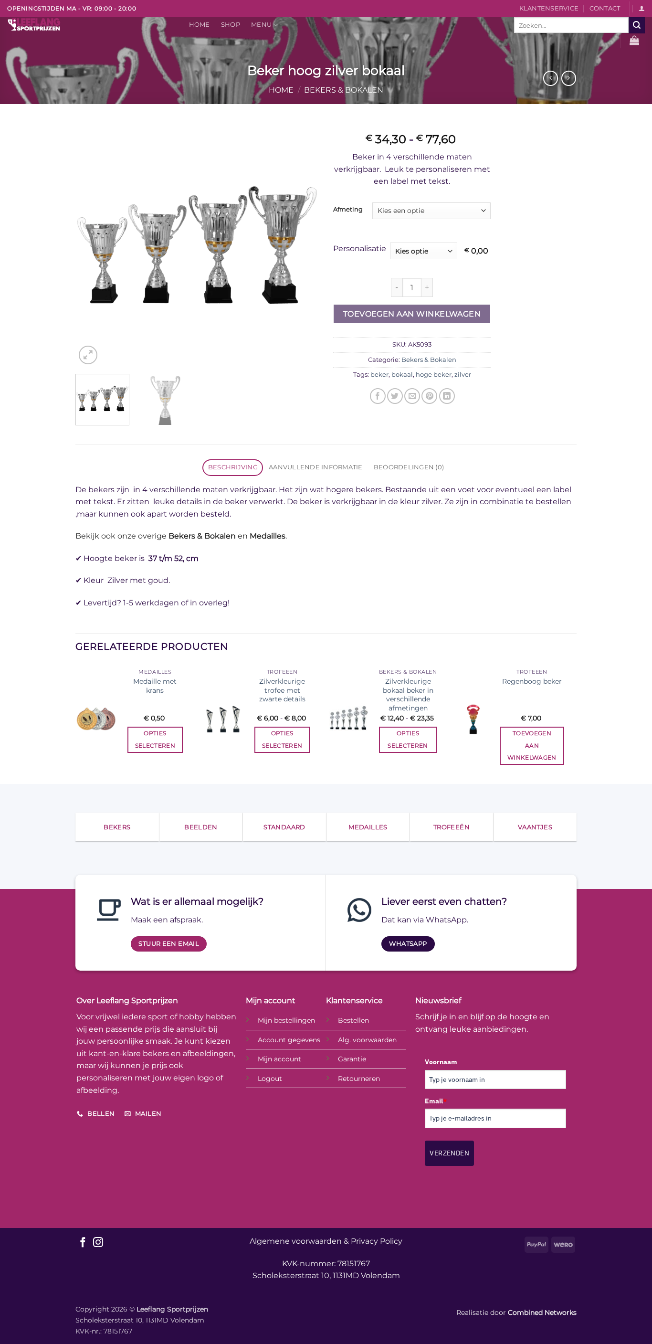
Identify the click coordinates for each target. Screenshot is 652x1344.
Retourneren (359, 1078)
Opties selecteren (155, 739)
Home (199, 24)
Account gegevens (289, 1040)
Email (436, 1101)
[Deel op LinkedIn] (447, 396)
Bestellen (353, 1020)
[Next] (302, 245)
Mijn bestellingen (286, 1020)
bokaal (402, 374)
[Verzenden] (637, 25)
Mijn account (279, 1059)
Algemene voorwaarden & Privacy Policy (326, 1241)
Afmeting (348, 209)
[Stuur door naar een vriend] (412, 396)
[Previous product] (568, 78)
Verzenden (449, 1153)
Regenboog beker (532, 681)
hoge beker (434, 374)
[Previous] (92, 245)
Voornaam (441, 1062)
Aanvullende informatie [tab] (316, 467)
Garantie (352, 1059)
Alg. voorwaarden (367, 1040)
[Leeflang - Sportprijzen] (88, 24)
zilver (462, 374)
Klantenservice (549, 8)
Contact (604, 8)
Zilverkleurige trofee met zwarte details (282, 690)
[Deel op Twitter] (395, 396)
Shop (230, 24)
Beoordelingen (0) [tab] (409, 467)
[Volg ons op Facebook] (83, 1243)
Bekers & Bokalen (343, 90)
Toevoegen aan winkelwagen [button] (532, 745)
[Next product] (550, 78)
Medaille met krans (155, 686)
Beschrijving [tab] (233, 467)
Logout (270, 1078)
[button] (642, 8)
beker (379, 374)
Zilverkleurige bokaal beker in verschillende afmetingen (408, 694)
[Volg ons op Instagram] (98, 1243)
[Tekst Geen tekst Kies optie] (425, 251)
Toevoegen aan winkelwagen (412, 313)
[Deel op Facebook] (378, 396)
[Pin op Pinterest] (429, 396)
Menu (261, 24)
